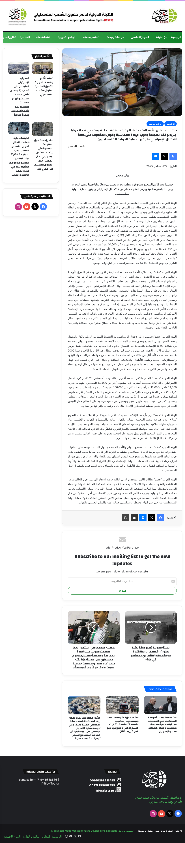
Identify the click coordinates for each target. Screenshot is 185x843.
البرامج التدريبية (67, 37)
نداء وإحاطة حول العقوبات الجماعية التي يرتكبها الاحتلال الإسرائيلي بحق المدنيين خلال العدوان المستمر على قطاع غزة (43, 154)
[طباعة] (125, 517)
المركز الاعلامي (140, 37)
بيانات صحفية (155, 123)
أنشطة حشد (43, 37)
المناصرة (25, 37)
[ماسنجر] (155, 156)
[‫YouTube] (26, 206)
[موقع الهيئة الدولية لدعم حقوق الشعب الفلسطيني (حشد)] (163, 16)
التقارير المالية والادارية (36, 836)
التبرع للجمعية (12, 836)
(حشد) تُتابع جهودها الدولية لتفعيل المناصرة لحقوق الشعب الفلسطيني (44, 86)
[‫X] (164, 156)
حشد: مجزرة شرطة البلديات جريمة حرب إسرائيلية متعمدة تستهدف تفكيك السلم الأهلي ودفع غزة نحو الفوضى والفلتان (123, 724)
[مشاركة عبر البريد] (134, 517)
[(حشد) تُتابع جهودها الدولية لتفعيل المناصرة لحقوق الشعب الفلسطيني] (42, 68)
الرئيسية (176, 37)
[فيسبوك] (173, 156)
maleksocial (111, 830)
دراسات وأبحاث (115, 37)
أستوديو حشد (91, 37)
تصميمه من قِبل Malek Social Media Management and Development (92, 830)
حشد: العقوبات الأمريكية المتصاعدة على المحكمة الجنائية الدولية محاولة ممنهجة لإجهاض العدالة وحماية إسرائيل (162, 724)
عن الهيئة (161, 37)
